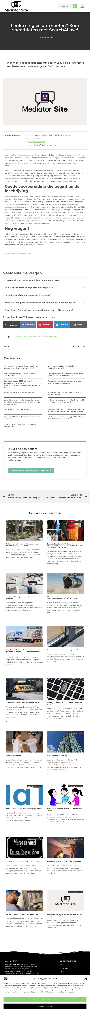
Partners (64, 972)
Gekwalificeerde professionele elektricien (22, 914)
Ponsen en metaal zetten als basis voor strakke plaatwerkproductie (64, 382)
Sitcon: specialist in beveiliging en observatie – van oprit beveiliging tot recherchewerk (65, 597)
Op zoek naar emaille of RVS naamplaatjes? (23, 861)
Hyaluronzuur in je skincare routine (19, 392)
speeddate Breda (38, 336)
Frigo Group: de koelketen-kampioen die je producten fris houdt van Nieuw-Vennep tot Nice (23, 651)
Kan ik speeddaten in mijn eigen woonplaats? (45, 288)
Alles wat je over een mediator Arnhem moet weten (65, 809)
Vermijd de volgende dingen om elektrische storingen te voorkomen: (64, 915)
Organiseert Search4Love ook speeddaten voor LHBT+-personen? (45, 310)
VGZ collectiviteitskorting (57, 756)
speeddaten (25, 155)
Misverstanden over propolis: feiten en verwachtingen (64, 393)
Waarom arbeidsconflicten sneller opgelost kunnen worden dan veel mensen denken (66, 410)
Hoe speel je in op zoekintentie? (17, 409)
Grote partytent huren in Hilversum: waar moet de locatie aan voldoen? (65, 375)
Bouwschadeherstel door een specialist (62, 650)
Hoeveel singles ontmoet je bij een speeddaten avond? (45, 280)
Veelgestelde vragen (37, 142)
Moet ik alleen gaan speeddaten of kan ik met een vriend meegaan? (45, 302)
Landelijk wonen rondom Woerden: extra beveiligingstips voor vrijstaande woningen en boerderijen (22, 402)
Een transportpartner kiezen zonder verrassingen (19, 375)
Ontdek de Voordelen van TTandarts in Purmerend (20, 425)
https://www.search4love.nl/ (18, 253)
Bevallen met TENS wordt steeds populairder (23, 809)
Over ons (64, 965)
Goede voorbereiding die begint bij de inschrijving (49, 135)
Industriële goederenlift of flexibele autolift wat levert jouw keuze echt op (66, 401)
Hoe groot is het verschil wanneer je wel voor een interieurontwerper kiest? (21, 367)
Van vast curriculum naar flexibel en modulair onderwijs (63, 367)
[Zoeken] (75, 6)
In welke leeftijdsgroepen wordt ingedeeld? (45, 295)
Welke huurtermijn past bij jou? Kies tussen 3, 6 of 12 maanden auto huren (66, 418)
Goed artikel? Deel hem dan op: (43, 145)
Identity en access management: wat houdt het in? (64, 703)
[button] (85, 979)
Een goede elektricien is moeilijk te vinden (64, 861)
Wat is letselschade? (14, 756)
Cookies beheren (45, 1006)
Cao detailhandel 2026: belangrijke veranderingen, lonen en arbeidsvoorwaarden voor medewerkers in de (22, 384)
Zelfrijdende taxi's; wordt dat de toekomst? (23, 703)
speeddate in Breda (13, 207)
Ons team (64, 968)
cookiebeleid (43, 992)
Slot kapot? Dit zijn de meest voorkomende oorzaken (22, 418)
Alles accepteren (45, 1000)
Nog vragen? (34, 138)
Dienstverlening (45, 37)
